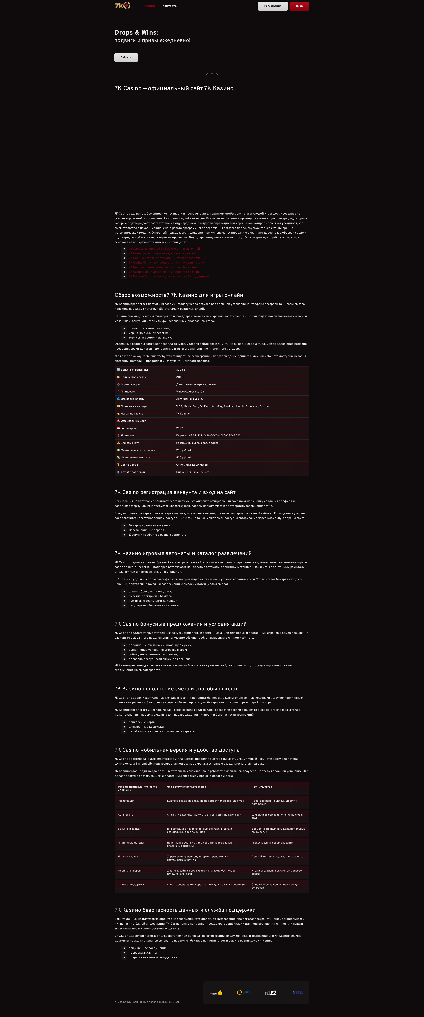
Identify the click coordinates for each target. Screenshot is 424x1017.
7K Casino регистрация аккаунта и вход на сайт (163, 253)
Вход (299, 6)
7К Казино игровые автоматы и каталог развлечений (167, 258)
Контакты (170, 6)
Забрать (126, 57)
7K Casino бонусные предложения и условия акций (166, 263)
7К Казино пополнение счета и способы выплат (164, 267)
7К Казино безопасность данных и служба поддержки (169, 276)
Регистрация (272, 6)
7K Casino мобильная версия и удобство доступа (164, 272)
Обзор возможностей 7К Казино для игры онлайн (165, 249)
